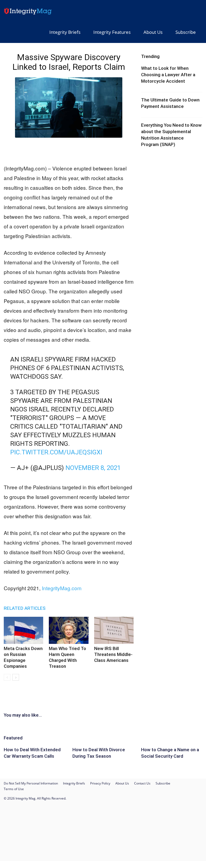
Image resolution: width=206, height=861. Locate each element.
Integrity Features (112, 32)
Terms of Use (14, 789)
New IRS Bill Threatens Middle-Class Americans (113, 654)
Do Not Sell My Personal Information (31, 783)
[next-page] (15, 677)
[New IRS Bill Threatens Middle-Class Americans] (114, 630)
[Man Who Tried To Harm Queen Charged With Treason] (68, 630)
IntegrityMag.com (62, 588)
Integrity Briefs (64, 32)
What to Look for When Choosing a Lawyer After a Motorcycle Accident (168, 74)
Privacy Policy (100, 783)
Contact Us (142, 783)
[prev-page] (7, 677)
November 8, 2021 (93, 468)
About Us (153, 32)
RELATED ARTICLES (25, 608)
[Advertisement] (68, 150)
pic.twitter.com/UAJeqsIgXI (56, 452)
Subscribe (185, 32)
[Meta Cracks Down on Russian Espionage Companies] (23, 630)
